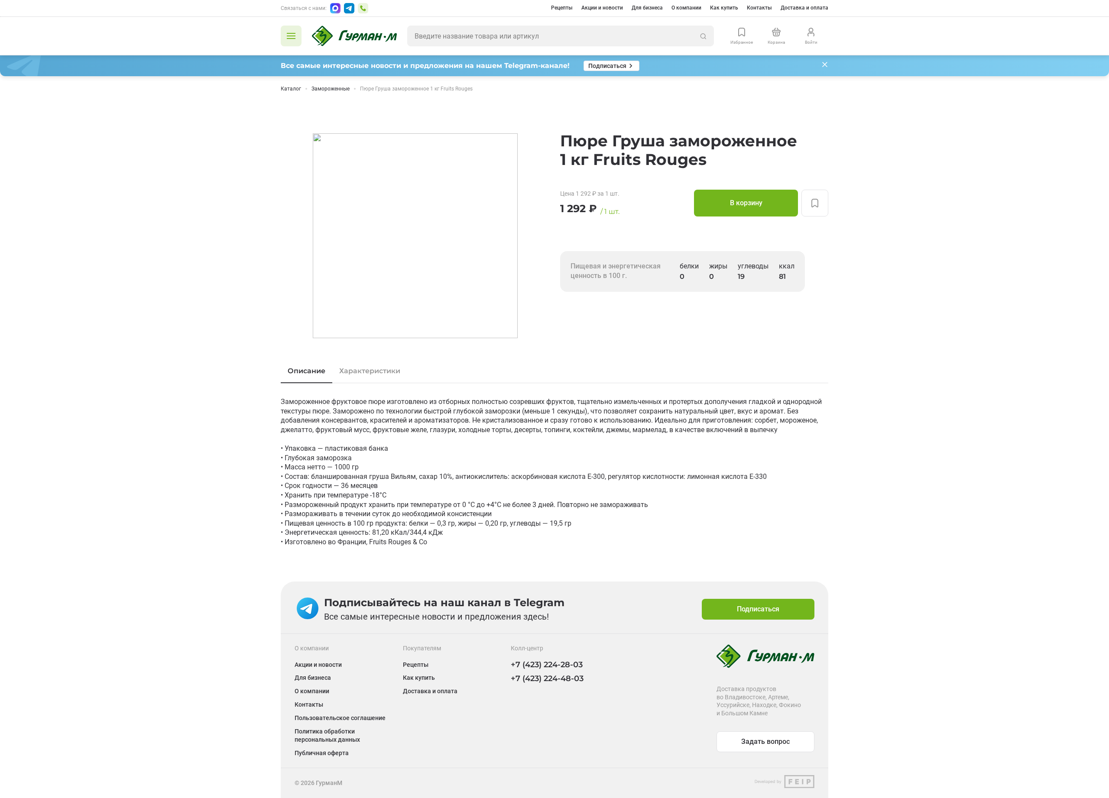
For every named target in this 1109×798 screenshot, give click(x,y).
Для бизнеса (647, 8)
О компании (686, 8)
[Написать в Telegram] (349, 8)
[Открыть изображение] (415, 235)
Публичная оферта (322, 753)
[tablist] (554, 371)
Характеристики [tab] (369, 371)
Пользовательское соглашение (340, 717)
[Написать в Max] (335, 8)
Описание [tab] (306, 371)
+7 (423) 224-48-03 (547, 678)
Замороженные (330, 89)
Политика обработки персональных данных (327, 735)
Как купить (724, 8)
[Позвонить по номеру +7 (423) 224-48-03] (363, 8)
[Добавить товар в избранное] (814, 203)
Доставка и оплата (804, 8)
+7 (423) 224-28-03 (547, 664)
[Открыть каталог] (291, 36)
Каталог (291, 89)
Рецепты (562, 8)
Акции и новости (602, 8)
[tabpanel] (554, 472)
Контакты (759, 8)
